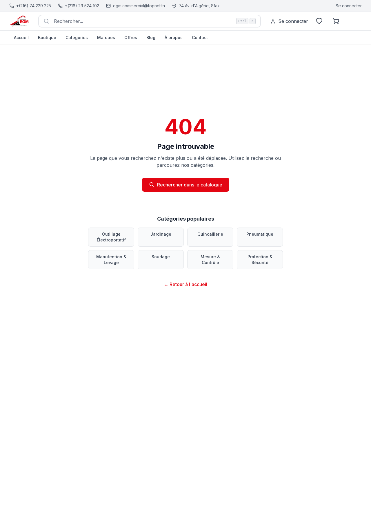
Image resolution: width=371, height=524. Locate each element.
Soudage (161, 256)
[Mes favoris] (319, 21)
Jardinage (160, 234)
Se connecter (349, 5)
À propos (174, 37)
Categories (77, 37)
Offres (130, 37)
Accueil (21, 37)
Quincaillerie (210, 234)
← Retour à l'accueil (185, 284)
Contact (200, 37)
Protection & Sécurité (260, 259)
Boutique (47, 37)
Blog (150, 37)
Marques (106, 37)
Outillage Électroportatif (111, 237)
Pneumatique (259, 234)
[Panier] (336, 21)
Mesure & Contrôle (210, 259)
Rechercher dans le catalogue (189, 185)
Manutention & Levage (111, 259)
